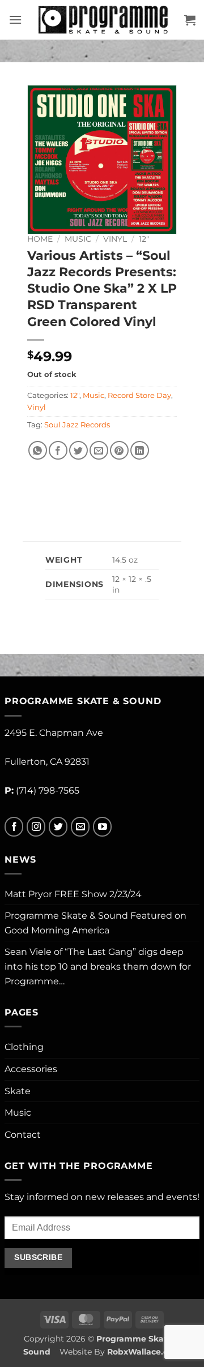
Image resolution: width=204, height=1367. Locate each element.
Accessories (31, 1069)
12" (144, 238)
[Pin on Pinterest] (119, 450)
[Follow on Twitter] (58, 827)
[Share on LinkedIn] (139, 450)
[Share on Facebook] (58, 450)
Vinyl (115, 238)
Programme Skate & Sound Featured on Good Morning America (95, 923)
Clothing (24, 1047)
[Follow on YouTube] (102, 827)
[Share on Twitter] (78, 450)
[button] (15, 19)
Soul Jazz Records (77, 425)
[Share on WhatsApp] (37, 450)
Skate (18, 1091)
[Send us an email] (80, 827)
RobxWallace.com (144, 1352)
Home (40, 238)
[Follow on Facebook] (14, 827)
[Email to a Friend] (99, 450)
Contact (23, 1134)
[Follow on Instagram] (36, 827)
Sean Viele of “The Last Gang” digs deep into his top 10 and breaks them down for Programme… (98, 966)
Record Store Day (139, 395)
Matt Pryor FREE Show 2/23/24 (73, 894)
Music (78, 238)
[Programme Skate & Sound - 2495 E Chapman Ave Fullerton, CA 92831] (103, 20)
